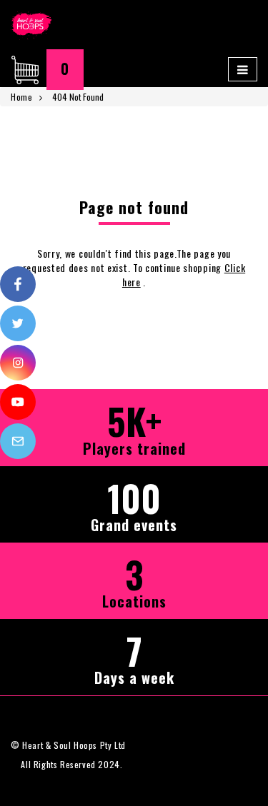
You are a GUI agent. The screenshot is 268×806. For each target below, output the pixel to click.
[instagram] (18, 363)
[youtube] (18, 402)
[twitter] (18, 323)
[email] (18, 441)
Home (21, 97)
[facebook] (18, 284)
